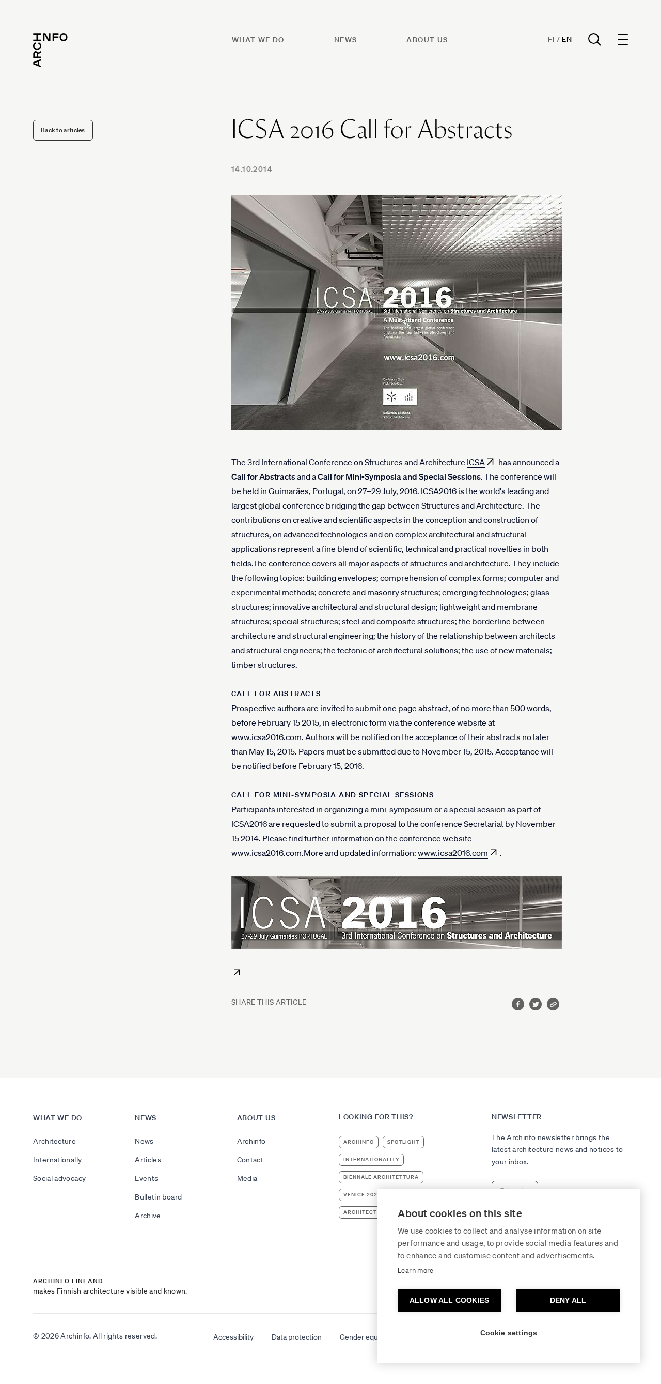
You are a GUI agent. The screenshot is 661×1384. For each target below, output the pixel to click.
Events (146, 1178)
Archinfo (251, 1141)
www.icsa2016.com (453, 853)
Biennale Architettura (381, 1177)
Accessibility (233, 1337)
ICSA (476, 462)
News (345, 39)
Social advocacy (59, 1178)
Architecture (54, 1141)
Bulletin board (158, 1197)
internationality (371, 1159)
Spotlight (403, 1142)
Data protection (297, 1337)
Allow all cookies (449, 1300)
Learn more (416, 1270)
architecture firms (376, 1212)
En (567, 39)
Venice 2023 (362, 1194)
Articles (148, 1159)
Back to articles (63, 130)
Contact (250, 1159)
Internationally (57, 1159)
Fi (551, 39)
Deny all (568, 1300)
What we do (258, 39)
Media (247, 1178)
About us (427, 39)
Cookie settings (509, 1333)
